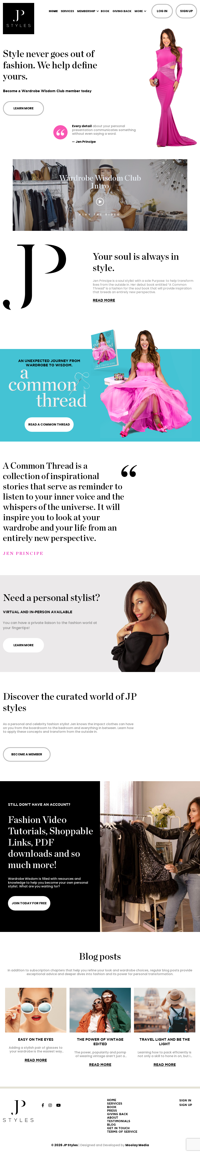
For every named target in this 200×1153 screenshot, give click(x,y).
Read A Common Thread (49, 424)
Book (105, 11)
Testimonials (118, 1121)
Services (67, 11)
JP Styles (70, 1145)
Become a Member (26, 754)
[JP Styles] (18, 18)
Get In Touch (118, 1128)
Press (112, 1110)
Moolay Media (137, 1145)
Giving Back (121, 11)
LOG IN (162, 11)
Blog (111, 1124)
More (139, 11)
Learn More (23, 108)
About (112, 1117)
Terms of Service (122, 1131)
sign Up (185, 1104)
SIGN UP (186, 11)
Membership (86, 11)
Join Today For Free (29, 903)
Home (53, 11)
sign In (185, 1100)
